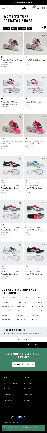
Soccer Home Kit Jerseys (8, 307)
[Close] (4, 428)
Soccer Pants (7, 311)
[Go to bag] (43, 8)
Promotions (8, 400)
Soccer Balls (22, 320)
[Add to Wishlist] (20, 36)
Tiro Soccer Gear (23, 315)
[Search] (38, 8)
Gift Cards (27, 389)
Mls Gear (20, 311)
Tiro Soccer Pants (36, 315)
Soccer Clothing (38, 302)
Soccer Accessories (6, 315)
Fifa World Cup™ (8, 298)
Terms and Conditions (11, 422)
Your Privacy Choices (11, 417)
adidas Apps (28, 394)
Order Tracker (8, 389)
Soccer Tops (6, 320)
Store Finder (28, 383)
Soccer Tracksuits (36, 320)
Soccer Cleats (37, 298)
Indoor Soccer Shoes (22, 307)
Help (5, 377)
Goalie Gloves (22, 302)
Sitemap (6, 406)
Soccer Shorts (37, 311)
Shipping (7, 394)
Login (12, 345)
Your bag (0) (32, 345)
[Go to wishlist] (8, 8)
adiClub (26, 377)
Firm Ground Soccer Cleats (22, 298)
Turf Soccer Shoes (6, 302)
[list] (20, 28)
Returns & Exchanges (11, 383)
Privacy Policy (28, 417)
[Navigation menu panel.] (3, 8)
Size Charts (27, 400)
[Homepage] (23, 8)
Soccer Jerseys (38, 307)
